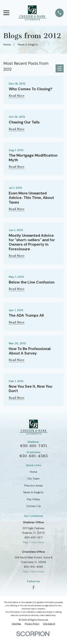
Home (33, 472)
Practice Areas (33, 485)
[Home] (32, 13)
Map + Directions (33, 542)
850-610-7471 (33, 446)
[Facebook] (33, 587)
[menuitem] (16, 624)
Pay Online (33, 499)
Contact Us (33, 506)
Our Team (33, 478)
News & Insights (33, 492)
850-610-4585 (33, 456)
